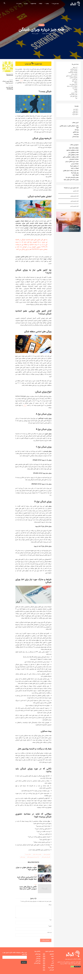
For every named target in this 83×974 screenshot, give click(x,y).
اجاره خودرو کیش (75, 201)
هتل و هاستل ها (73, 94)
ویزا (76, 98)
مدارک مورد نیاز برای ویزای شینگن (33, 857)
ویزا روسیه (76, 134)
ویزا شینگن (37, 954)
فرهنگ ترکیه (76, 175)
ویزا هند (77, 130)
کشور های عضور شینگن (46, 857)
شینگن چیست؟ (28, 854)
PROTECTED (77, 966)
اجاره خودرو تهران (75, 196)
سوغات (75, 83)
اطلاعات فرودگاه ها (73, 72)
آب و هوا (75, 67)
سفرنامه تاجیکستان (74, 159)
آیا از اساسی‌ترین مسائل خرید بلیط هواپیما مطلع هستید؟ (27, 878)
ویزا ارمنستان (75, 136)
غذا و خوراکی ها (73, 84)
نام (50, 920)
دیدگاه (50, 905)
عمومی (41, 25)
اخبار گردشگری (73, 69)
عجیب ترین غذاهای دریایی (72, 161)
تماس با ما (18, 3)
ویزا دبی (38, 956)
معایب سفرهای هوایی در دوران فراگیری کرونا (26, 868)
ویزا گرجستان (37, 963)
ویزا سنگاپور (76, 132)
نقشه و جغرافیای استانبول (72, 150)
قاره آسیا (75, 109)
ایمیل (49, 926)
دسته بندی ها (56, 3)
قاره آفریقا (75, 113)
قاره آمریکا (75, 114)
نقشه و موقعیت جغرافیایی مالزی (71, 157)
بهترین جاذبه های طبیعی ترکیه (71, 179)
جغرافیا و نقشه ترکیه (74, 148)
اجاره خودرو (76, 191)
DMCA (72, 966)
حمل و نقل (74, 81)
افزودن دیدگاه (35, 33)
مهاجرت (75, 89)
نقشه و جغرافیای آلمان (73, 155)
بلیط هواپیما (33, 3)
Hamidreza (9, 75)
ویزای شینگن (22, 857)
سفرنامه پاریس (75, 164)
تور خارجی (74, 79)
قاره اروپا (75, 111)
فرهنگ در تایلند (75, 168)
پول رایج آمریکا (75, 173)
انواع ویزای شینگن (47, 854)
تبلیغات (40, 3)
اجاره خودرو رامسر (74, 206)
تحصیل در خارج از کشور (71, 76)
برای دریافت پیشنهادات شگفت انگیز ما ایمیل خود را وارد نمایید (15, 953)
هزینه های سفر (73, 96)
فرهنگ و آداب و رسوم (72, 86)
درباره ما (26, 3)
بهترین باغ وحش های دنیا (72, 177)
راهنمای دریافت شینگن (37, 854)
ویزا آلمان (38, 958)
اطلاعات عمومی (73, 71)
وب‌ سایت (49, 932)
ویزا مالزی (38, 961)
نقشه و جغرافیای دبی (73, 152)
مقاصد (47, 3)
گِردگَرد (21, 80)
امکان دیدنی (74, 74)
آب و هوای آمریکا (74, 166)
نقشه (76, 91)
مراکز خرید (74, 88)
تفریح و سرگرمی (73, 77)
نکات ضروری (74, 93)
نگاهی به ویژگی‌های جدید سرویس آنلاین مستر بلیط (28, 888)
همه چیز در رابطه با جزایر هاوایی (71, 170)
